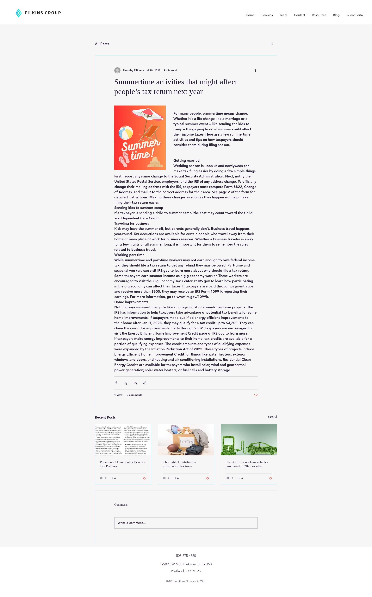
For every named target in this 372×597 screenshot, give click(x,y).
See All (272, 416)
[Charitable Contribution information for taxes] (186, 439)
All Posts (102, 44)
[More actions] (255, 70)
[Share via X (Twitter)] (125, 383)
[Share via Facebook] (116, 383)
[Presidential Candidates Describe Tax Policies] (123, 439)
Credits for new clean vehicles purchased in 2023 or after (247, 464)
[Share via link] (144, 383)
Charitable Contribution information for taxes (179, 464)
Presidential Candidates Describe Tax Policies (123, 464)
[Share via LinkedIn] (135, 383)
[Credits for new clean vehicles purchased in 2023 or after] (249, 439)
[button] (272, 43)
